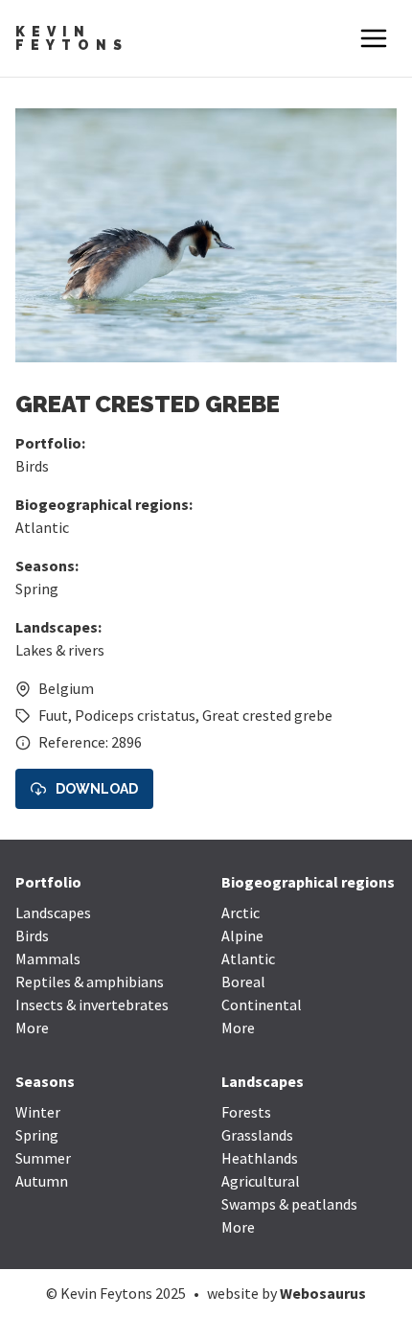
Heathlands (259, 1157)
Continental (261, 1004)
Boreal (243, 981)
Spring (36, 588)
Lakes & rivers (59, 649)
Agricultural (260, 1180)
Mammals (47, 958)
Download (97, 789)
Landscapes (53, 912)
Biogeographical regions (308, 881)
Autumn (41, 1180)
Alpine (242, 935)
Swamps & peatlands (289, 1203)
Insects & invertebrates (92, 1004)
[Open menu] (374, 38)
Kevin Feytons (71, 38)
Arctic (240, 912)
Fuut (53, 715)
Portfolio (48, 881)
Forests (246, 1111)
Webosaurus (323, 1293)
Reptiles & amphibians (89, 981)
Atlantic (42, 527)
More (32, 1027)
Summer (43, 1157)
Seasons (45, 1081)
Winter (37, 1111)
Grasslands (257, 1134)
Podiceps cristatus (135, 715)
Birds (32, 465)
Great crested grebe (267, 715)
